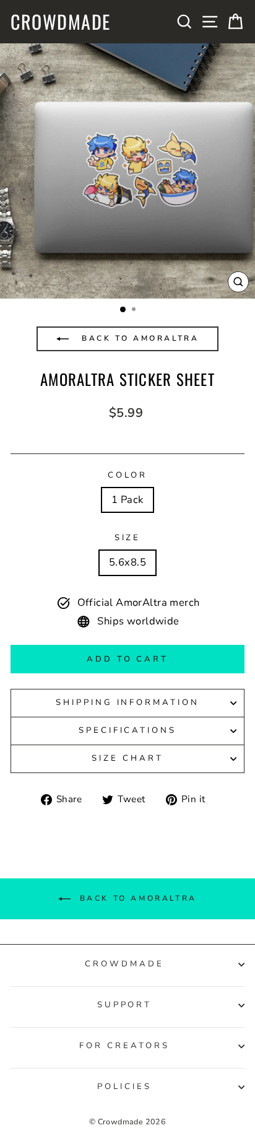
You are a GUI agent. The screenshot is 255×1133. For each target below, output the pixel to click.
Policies (124, 1086)
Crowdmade (61, 22)
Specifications (128, 730)
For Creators (124, 1045)
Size (128, 537)
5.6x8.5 (127, 562)
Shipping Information (128, 702)
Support (124, 1004)
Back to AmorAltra (138, 338)
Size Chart (127, 758)
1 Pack (127, 499)
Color (128, 475)
